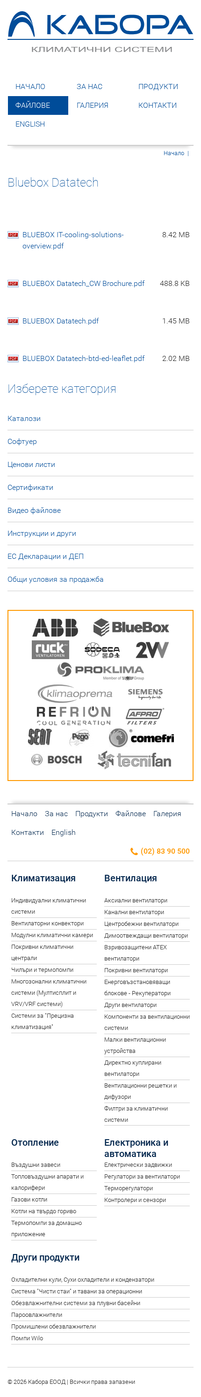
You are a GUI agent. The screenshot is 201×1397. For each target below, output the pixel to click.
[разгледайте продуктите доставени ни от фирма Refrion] (73, 717)
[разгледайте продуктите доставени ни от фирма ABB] (55, 629)
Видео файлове (34, 510)
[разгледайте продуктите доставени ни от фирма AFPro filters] (145, 717)
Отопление (35, 1142)
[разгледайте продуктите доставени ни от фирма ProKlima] (100, 673)
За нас (89, 86)
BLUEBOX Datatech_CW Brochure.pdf (106, 283)
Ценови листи (31, 464)
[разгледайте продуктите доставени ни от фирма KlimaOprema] (75, 695)
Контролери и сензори (135, 1199)
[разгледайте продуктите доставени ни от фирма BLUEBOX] (131, 629)
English (30, 124)
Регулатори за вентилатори (142, 1176)
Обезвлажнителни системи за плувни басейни (75, 1303)
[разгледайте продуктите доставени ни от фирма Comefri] (141, 740)
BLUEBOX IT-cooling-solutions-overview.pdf (106, 240)
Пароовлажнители (36, 1314)
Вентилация (130, 878)
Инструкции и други (41, 533)
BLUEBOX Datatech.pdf (106, 320)
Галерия (92, 105)
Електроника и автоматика (136, 1148)
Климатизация (43, 878)
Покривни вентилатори (136, 970)
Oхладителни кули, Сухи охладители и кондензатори (82, 1279)
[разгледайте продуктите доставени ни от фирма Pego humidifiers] (81, 740)
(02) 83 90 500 (164, 851)
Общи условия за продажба (55, 579)
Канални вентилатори (134, 912)
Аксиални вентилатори (135, 900)
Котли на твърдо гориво (43, 1211)
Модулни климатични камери (52, 935)
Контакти (157, 105)
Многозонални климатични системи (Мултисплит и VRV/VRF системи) (48, 992)
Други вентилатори (130, 1004)
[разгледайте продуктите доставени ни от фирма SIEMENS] (145, 695)
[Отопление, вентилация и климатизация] (100, 48)
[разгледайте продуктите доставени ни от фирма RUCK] (50, 651)
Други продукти (45, 1257)
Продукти (158, 86)
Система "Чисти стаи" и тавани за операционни (76, 1291)
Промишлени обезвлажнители (53, 1326)
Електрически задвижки (138, 1164)
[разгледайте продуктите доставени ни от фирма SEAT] (40, 740)
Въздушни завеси (35, 1164)
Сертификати (30, 487)
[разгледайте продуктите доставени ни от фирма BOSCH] (56, 762)
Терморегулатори (128, 1188)
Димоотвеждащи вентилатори (146, 935)
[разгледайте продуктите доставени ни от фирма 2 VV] (152, 651)
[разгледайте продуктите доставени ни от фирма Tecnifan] (134, 762)
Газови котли (29, 1199)
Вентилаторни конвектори (47, 923)
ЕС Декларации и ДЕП (45, 556)
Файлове (32, 105)
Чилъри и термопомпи (42, 969)
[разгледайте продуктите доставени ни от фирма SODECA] (102, 651)
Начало (30, 86)
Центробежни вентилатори (141, 923)
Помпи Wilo (27, 1338)
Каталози (24, 418)
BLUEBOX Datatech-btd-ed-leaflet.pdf (106, 358)
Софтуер (22, 441)
